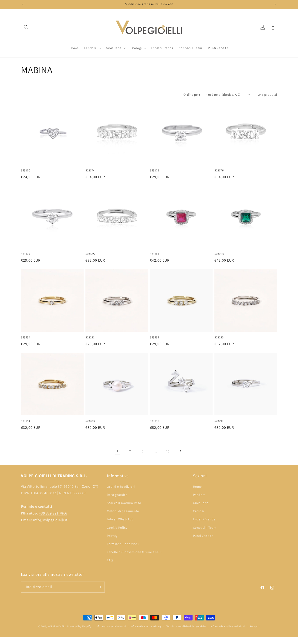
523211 (154, 254)
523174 (90, 170)
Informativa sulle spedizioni (227, 626)
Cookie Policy (117, 527)
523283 (90, 421)
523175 (154, 170)
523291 (219, 421)
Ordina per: (191, 94)
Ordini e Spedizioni (121, 486)
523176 (219, 170)
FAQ (110, 560)
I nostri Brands (204, 519)
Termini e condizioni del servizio (186, 626)
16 (167, 451)
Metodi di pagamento (123, 511)
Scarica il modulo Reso (124, 503)
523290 (154, 421)
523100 (25, 170)
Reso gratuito (117, 495)
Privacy (112, 536)
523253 (219, 337)
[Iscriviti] (99, 587)
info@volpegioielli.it (50, 520)
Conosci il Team (205, 527)
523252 (154, 337)
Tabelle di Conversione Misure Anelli (134, 552)
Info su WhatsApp (120, 519)
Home (197, 486)
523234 (25, 337)
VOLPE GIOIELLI (57, 626)
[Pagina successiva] (180, 451)
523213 (219, 254)
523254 (25, 421)
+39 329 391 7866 (53, 513)
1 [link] (118, 451)
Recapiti (255, 626)
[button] (26, 27)
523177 (25, 254)
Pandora (199, 495)
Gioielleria (201, 503)
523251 (90, 337)
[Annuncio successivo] (275, 4)
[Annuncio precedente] (22, 4)
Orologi (198, 511)
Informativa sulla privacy (146, 626)
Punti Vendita (203, 536)
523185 (90, 254)
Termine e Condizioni (123, 544)
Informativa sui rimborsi (111, 626)
